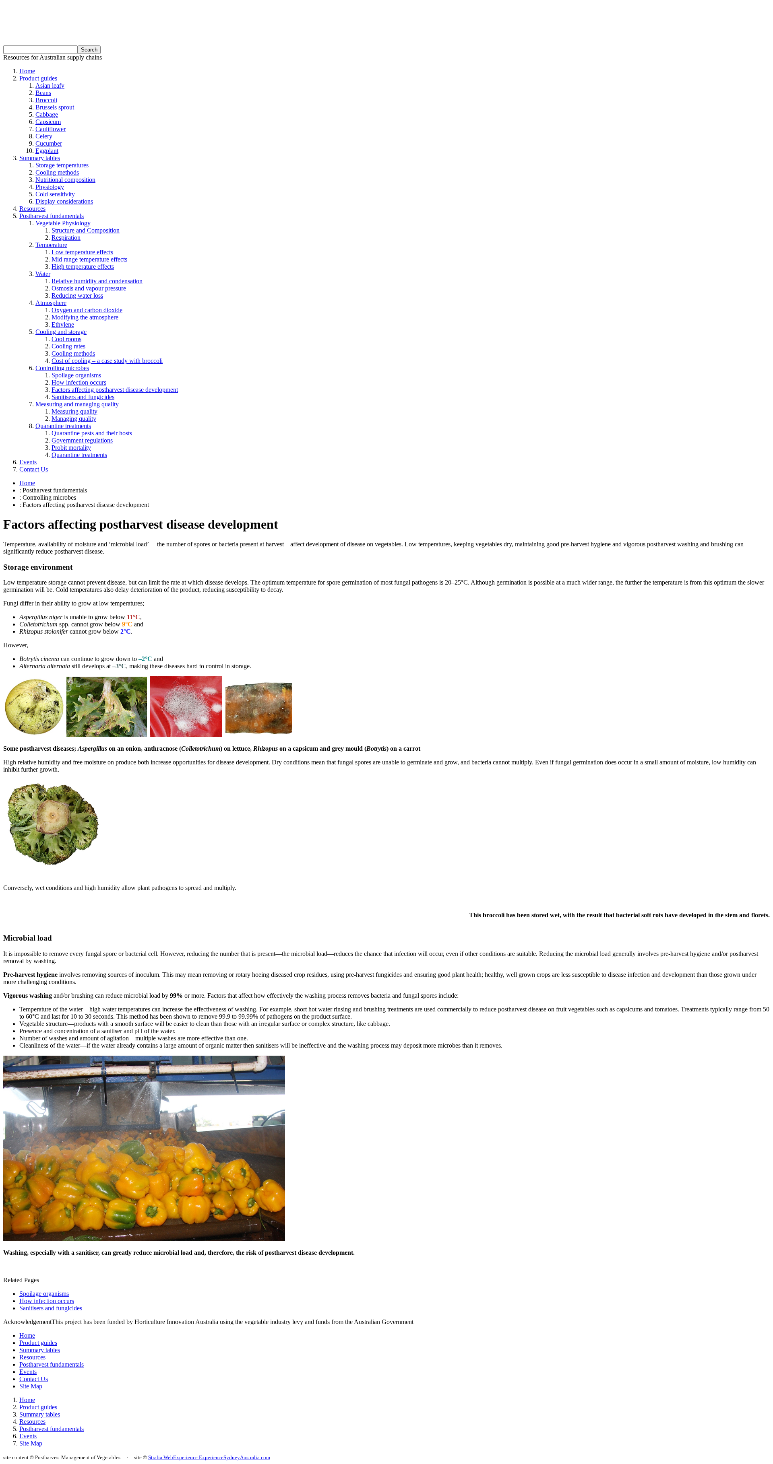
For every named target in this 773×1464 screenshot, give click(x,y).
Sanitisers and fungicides (83, 396)
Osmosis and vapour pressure (89, 288)
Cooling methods (57, 172)
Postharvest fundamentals (51, 215)
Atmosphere (50, 302)
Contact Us (33, 469)
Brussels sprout (54, 107)
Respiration (66, 237)
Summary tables (39, 157)
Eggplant (46, 150)
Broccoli (46, 100)
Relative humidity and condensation (97, 281)
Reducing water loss (77, 295)
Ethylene (63, 324)
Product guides (38, 78)
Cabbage (46, 114)
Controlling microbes (62, 367)
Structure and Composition (86, 230)
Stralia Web (160, 1457)
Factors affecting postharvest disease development (115, 389)
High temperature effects (83, 266)
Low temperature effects (82, 252)
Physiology (49, 186)
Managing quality (74, 418)
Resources (32, 208)
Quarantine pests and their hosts (92, 433)
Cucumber (48, 143)
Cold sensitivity (55, 194)
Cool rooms (66, 339)
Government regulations (82, 440)
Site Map (30, 1386)
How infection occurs (79, 382)
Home (27, 71)
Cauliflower (50, 129)
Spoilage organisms (76, 375)
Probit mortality (71, 447)
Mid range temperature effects (89, 259)
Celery (43, 136)
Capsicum (48, 121)
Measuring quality (74, 411)
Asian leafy (49, 85)
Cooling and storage (61, 331)
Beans (43, 92)
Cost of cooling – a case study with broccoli (107, 360)
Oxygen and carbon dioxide (87, 310)
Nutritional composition (65, 179)
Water (42, 273)
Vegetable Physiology (63, 223)
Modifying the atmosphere (85, 317)
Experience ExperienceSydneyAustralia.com (221, 1457)
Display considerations (64, 201)
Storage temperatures (62, 165)
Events (28, 462)
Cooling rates (68, 346)
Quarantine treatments (63, 425)
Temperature (51, 244)
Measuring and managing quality (77, 404)
